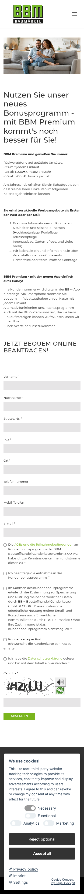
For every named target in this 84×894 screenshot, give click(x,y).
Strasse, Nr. (13, 418)
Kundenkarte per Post (25, 639)
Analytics (31, 823)
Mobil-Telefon (14, 502)
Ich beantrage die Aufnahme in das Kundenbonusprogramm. (35, 575)
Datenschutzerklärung (45, 658)
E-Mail (9, 523)
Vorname (11, 376)
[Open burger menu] (74, 14)
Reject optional (42, 839)
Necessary (47, 808)
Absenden (19, 716)
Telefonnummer (16, 481)
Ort (7, 460)
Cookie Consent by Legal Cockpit (63, 881)
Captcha (11, 673)
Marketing (65, 823)
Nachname (13, 398)
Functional (47, 816)
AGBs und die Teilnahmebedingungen (44, 544)
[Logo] (28, 14)
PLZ (7, 439)
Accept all (42, 853)
